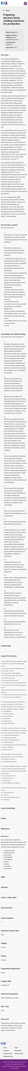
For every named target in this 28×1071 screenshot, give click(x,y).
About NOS (18, 1050)
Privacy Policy (19, 1053)
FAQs (16, 1047)
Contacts (6, 1050)
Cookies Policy (7, 1053)
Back (8, 10)
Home (5, 1047)
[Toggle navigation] (25, 3)
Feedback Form (8, 1056)
